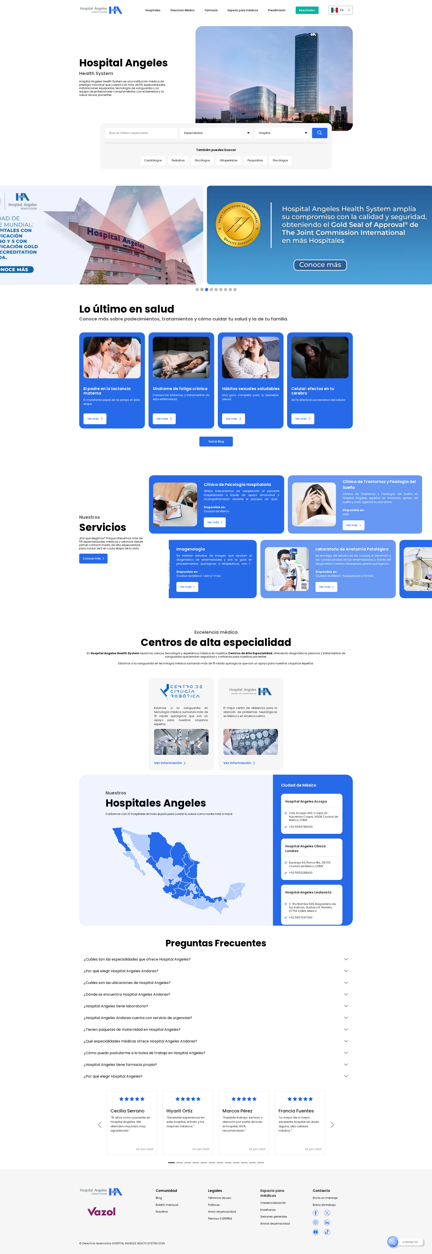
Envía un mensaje (325, 1198)
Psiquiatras (255, 160)
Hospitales (153, 10)
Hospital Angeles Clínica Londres (305, 848)
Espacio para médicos (243, 10)
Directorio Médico (183, 10)
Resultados (307, 10)
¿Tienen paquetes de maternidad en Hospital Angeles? (132, 1029)
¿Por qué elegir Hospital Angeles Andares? (121, 971)
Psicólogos (280, 160)
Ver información (168, 763)
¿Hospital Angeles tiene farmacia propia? (120, 1064)
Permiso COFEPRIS (220, 1218)
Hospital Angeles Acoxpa (306, 801)
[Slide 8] (235, 289)
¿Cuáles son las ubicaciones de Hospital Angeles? (127, 982)
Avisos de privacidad (275, 1223)
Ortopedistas (229, 160)
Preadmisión (277, 10)
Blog (159, 1198)
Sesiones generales (273, 1216)
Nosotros (162, 1211)
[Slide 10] (252, 1162)
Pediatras (178, 160)
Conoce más (92, 558)
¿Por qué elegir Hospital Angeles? (113, 1076)
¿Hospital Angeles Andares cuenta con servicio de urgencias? (138, 1017)
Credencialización (273, 1203)
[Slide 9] (244, 1162)
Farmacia (211, 10)
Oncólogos (202, 160)
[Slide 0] (197, 289)
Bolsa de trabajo (324, 1205)
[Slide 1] (202, 289)
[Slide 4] (216, 289)
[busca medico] (319, 133)
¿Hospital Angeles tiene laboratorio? (116, 1006)
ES (342, 10)
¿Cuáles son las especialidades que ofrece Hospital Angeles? (137, 959)
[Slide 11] (260, 1162)
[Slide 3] (211, 289)
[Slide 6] (225, 289)
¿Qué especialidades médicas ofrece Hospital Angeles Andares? (140, 1041)
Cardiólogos (153, 160)
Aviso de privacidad (222, 1211)
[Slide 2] (206, 289)
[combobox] (341, 10)
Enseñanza (268, 1210)
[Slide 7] (230, 289)
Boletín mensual (167, 1205)
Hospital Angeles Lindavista (308, 892)
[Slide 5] (221, 289)
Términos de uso (219, 1198)
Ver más (93, 419)
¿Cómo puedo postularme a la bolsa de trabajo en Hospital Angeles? (144, 1053)
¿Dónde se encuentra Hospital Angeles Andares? (127, 994)
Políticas (214, 1205)
